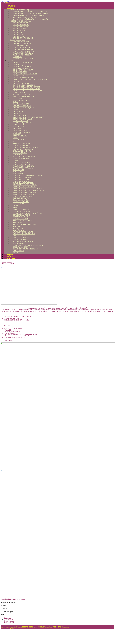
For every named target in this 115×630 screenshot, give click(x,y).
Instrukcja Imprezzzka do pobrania (13, 599)
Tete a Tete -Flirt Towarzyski (24, 224)
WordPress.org (9, 622)
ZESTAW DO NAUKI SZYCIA (24, 59)
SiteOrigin (5, 628)
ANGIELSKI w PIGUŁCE (22, 62)
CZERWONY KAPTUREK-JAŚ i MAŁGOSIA (30, 79)
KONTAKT (11, 258)
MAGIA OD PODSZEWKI (22, 158)
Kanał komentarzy (10, 621)
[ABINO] (8, 3)
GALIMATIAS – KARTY (22, 100)
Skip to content (6, 1)
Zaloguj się (7, 618)
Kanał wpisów (8, 619)
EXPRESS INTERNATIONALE (24, 96)
